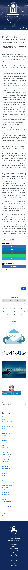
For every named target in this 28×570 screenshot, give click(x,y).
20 (17, 311)
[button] (20, 28)
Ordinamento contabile (7, 464)
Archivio (3, 428)
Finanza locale (5, 452)
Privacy (3, 480)
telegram (15, 258)
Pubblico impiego (6, 489)
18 (10, 311)
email (15, 252)
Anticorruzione (5, 424)
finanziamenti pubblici (7, 454)
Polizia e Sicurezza (6, 478)
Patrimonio (4, 473)
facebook (15, 246)
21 (21, 311)
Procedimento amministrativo (8, 482)
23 (3, 314)
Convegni (4, 435)
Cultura (3, 438)
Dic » (15, 321)
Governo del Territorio (7, 456)
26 (14, 314)
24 (7, 314)
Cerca (3, 286)
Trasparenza (4, 508)
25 (10, 314)
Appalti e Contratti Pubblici (8, 426)
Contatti (14, 552)
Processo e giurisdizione (7, 485)
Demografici (4, 440)
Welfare (3, 515)
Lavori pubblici (5, 461)
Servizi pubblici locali (6, 497)
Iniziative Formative (6, 459)
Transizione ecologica (7, 506)
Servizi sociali (5, 499)
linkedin (15, 249)
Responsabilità (5, 492)
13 (17, 308)
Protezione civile (5, 487)
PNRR (3, 475)
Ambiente (4, 419)
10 (7, 308)
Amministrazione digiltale (7, 421)
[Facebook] (23, 28)
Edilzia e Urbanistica (6, 442)
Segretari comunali (6, 494)
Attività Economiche (6, 431)
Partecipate (4, 471)
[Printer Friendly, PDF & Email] (8, 239)
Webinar (4, 513)
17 (7, 311)
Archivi (3, 402)
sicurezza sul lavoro (6, 501)
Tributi (3, 511)
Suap (3, 504)
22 (24, 311)
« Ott (12, 321)
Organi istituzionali (6, 468)
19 (14, 311)
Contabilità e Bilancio (7, 433)
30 (3, 317)
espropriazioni (5, 447)
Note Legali (14, 555)
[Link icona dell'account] (26, 28)
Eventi (3, 449)
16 (3, 311)
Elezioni (3, 445)
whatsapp (15, 255)
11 (10, 308)
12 (14, 308)
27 (17, 314)
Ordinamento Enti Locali (7, 466)
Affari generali (5, 416)
